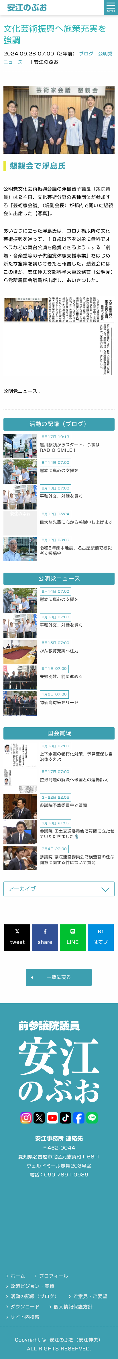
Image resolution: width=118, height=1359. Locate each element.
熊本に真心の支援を (59, 470)
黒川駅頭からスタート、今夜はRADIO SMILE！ (70, 447)
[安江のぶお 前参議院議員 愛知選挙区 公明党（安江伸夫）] (27, 10)
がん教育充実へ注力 (59, 651)
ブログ (86, 53)
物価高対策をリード (59, 702)
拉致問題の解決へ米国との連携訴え (74, 780)
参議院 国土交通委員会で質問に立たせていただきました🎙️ (77, 834)
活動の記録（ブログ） (35, 1296)
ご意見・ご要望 (90, 1296)
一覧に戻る (59, 977)
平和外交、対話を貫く (61, 496)
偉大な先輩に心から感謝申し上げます (76, 522)
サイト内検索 (25, 1317)
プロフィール (53, 1276)
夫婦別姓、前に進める (61, 676)
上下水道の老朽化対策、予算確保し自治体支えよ (76, 757)
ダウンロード (25, 1306)
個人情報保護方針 (73, 1306)
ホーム (18, 1276)
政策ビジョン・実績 (32, 1286)
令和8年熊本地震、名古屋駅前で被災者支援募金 (76, 550)
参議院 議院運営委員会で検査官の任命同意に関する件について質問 (77, 859)
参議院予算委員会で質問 (63, 805)
